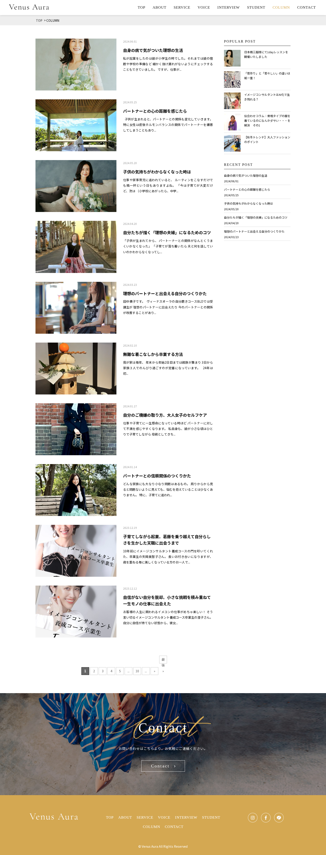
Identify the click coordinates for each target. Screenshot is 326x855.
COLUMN (281, 7)
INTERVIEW (228, 7)
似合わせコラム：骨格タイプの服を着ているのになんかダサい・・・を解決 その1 (267, 120)
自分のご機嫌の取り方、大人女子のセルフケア (165, 415)
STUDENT (256, 7)
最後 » (163, 660)
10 (137, 671)
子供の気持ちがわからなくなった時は (157, 172)
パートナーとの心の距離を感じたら (155, 111)
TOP (141, 7)
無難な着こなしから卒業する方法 (153, 354)
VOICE (204, 7)
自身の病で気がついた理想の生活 (153, 50)
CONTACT (306, 7)
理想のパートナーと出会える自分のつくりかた (165, 293)
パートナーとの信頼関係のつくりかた (157, 475)
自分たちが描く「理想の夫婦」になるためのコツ (167, 232)
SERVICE (182, 7)
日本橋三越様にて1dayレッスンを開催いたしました (266, 54)
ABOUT (159, 7)
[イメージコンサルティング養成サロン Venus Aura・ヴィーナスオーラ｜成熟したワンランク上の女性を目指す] (29, 7)
